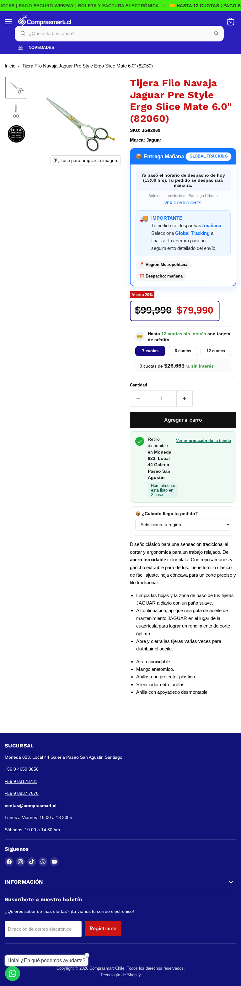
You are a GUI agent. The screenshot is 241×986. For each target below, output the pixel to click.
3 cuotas (150, 350)
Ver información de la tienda (203, 441)
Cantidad (138, 385)
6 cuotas (183, 350)
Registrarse (103, 928)
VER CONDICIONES (182, 203)
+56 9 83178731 (21, 781)
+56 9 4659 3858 (22, 769)
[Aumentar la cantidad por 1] (185, 399)
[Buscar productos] (216, 33)
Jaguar (153, 140)
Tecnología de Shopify (120, 975)
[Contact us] (12, 973)
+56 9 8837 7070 (22, 793)
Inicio (10, 65)
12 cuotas (215, 350)
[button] (16, 87)
